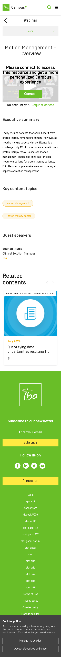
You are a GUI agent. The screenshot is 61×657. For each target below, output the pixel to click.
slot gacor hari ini (30, 541)
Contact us (30, 481)
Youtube (42, 466)
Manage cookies (30, 614)
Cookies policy (30, 607)
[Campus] (30, 394)
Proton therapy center (19, 216)
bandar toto (30, 508)
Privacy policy (30, 600)
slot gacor (30, 547)
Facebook (18, 466)
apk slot (30, 501)
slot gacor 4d (30, 527)
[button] (46, 282)
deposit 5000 (30, 514)
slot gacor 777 (31, 534)
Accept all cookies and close (30, 648)
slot (30, 554)
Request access (42, 105)
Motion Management (18, 203)
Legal (31, 494)
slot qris (30, 561)
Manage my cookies (30, 640)
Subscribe (30, 442)
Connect (30, 94)
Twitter (34, 466)
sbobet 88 (30, 521)
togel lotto (30, 587)
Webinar (30, 20)
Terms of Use (30, 594)
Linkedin (26, 466)
